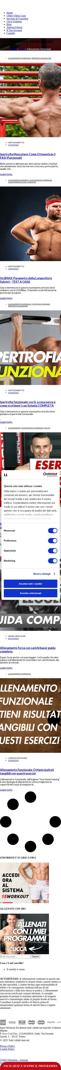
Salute (47, 428)
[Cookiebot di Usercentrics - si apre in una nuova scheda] (43, 475)
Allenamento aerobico (18, 180)
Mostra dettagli (42, 573)
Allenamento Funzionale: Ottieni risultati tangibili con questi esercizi (27, 771)
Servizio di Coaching (17, 18)
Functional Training (41, 304)
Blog (9, 24)
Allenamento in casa (17, 182)
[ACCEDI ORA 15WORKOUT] (24, 902)
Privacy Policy (7, 1046)
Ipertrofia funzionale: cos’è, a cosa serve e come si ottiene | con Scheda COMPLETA (27, 403)
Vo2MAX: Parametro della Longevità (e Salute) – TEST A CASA (26, 279)
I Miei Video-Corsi (16, 15)
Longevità (31, 182)
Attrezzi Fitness (14, 27)
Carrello (11, 33)
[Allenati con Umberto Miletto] (24, 953)
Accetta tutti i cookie (30, 583)
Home (10, 12)
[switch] (52, 540)
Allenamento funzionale (19, 58)
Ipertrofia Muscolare (41, 58)
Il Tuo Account (14, 30)
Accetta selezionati (30, 593)
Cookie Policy (7, 1049)
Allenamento (14, 428)
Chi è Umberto (14, 21)
